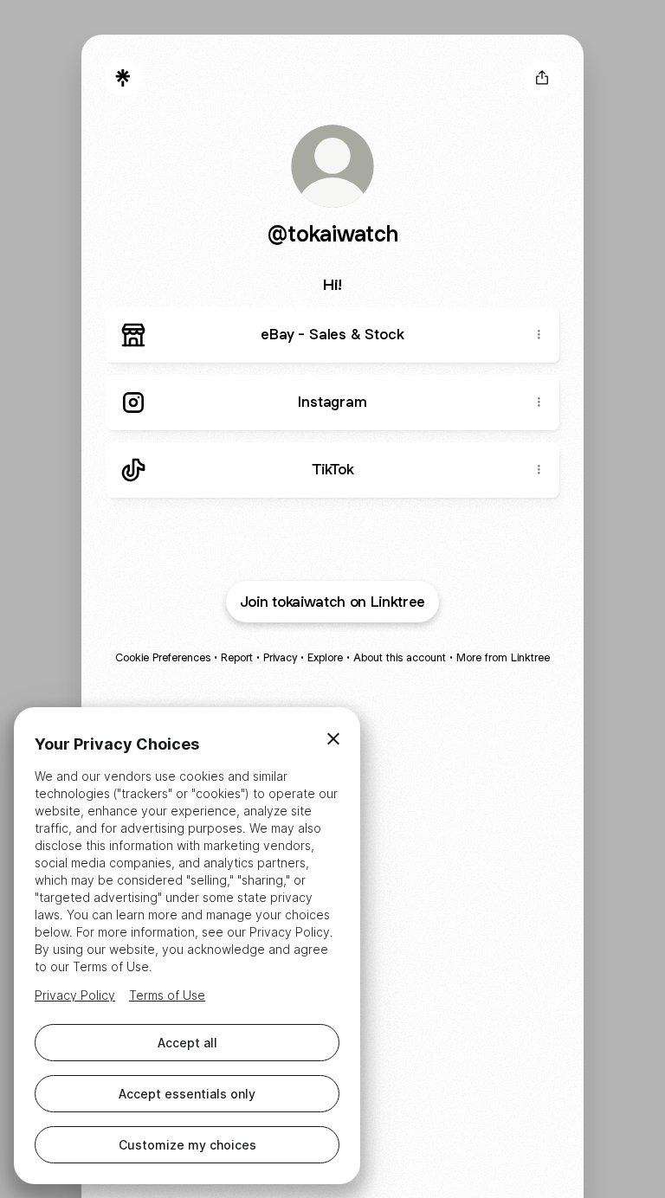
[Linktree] (123, 78)
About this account (399, 657)
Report (237, 657)
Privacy (280, 657)
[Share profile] (542, 78)
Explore (325, 657)
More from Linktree (503, 657)
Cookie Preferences (162, 657)
